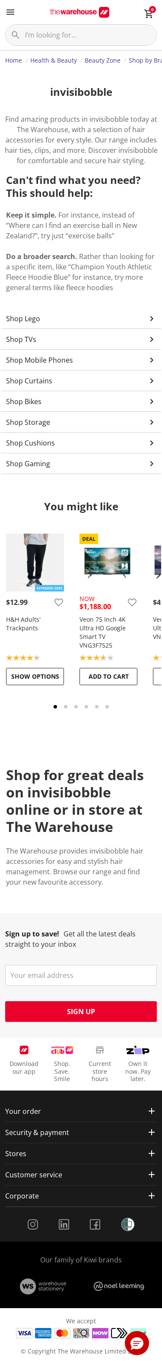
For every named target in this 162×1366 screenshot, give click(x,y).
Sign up (81, 1011)
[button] (137, 1343)
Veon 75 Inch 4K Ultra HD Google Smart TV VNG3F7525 (102, 632)
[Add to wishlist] (59, 602)
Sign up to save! (32, 934)
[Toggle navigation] (10, 12)
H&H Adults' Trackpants (23, 623)
